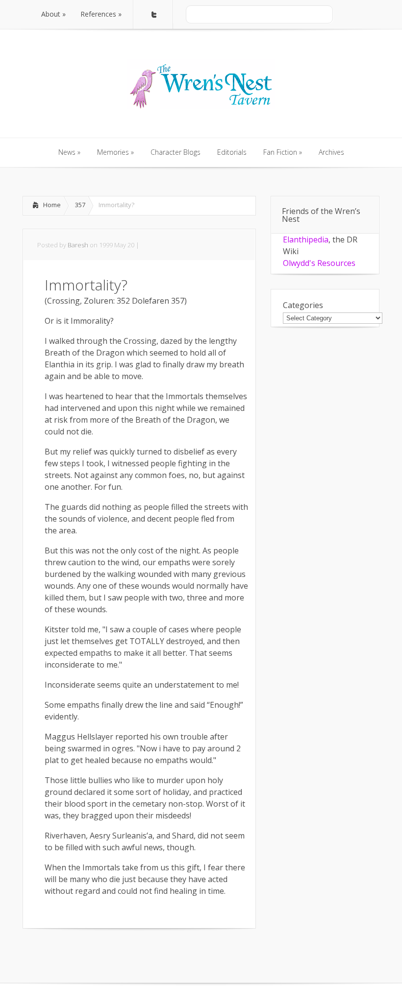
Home (52, 204)
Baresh (78, 244)
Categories (303, 305)
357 (80, 204)
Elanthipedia (305, 239)
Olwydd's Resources (319, 263)
